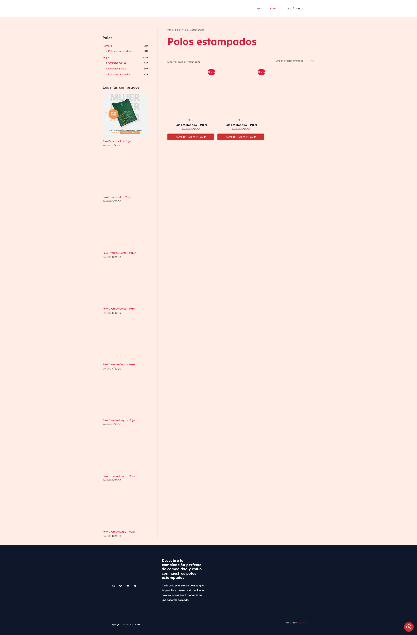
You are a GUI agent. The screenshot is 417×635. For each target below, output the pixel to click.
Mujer (106, 57)
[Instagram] (113, 586)
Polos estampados (119, 51)
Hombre (107, 45)
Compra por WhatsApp (191, 136)
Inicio (260, 8)
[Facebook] (134, 586)
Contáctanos (295, 8)
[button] (278, 8)
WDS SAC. (301, 622)
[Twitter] (120, 586)
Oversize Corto (117, 62)
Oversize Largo (117, 68)
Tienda (273, 8)
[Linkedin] (127, 586)
